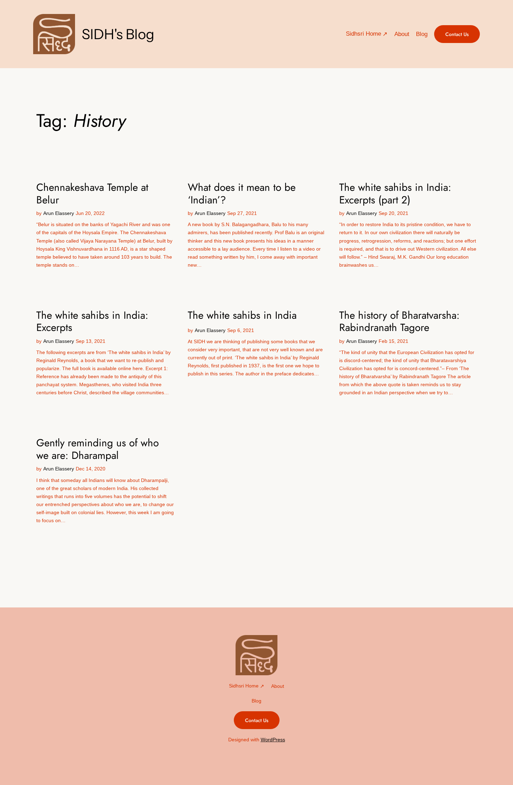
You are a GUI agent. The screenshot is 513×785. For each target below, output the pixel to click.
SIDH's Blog (118, 34)
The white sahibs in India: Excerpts (92, 321)
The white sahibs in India (242, 315)
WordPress (273, 739)
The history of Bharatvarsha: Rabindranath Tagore (399, 321)
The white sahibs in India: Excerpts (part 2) (395, 193)
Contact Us (457, 34)
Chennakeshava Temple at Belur (92, 193)
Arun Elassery (58, 213)
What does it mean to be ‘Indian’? (242, 193)
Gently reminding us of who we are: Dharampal (97, 449)
